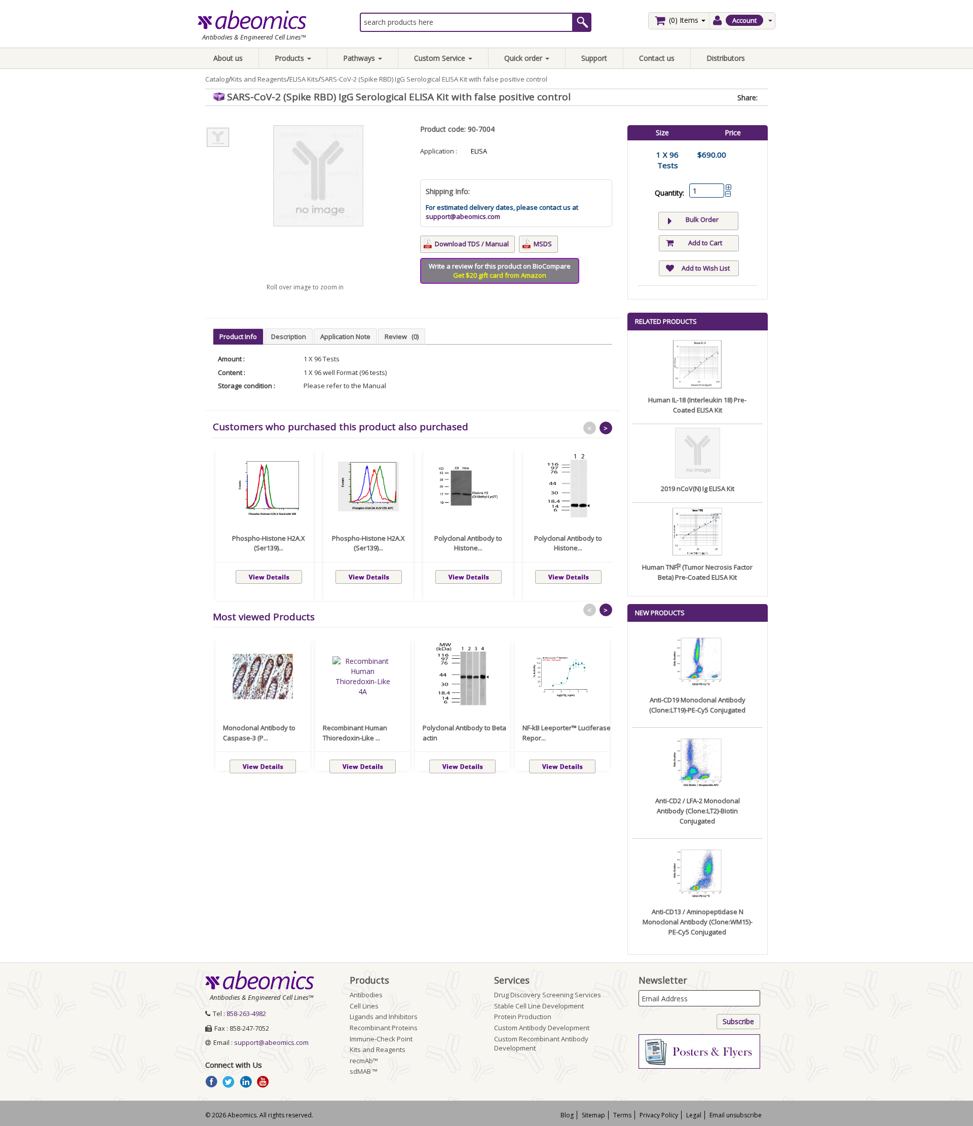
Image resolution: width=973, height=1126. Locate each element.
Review (402, 336)
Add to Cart (705, 242)
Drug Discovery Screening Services (547, 994)
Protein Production (522, 1016)
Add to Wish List (706, 268)
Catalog (217, 79)
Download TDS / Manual (472, 243)
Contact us (657, 58)
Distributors (725, 58)
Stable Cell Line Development (539, 1005)
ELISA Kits (303, 79)
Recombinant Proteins (384, 1027)
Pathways (360, 58)
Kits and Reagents (259, 79)
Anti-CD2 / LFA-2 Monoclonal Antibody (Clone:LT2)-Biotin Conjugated (697, 810)
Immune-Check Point (381, 1038)
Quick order (524, 58)
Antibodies (366, 994)
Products (290, 58)
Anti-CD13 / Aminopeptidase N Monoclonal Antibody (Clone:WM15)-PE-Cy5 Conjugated (698, 921)
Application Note (345, 336)
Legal (693, 1115)
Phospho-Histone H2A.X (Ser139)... (268, 543)
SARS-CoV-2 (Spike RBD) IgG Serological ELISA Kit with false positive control (434, 79)
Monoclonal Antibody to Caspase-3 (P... (259, 732)
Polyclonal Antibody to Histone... (468, 543)
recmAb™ (364, 1060)
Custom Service (440, 58)
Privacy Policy (659, 1115)
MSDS (543, 243)
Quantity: (669, 193)
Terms (622, 1115)
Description (288, 336)
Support (594, 58)
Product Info (238, 336)
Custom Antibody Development (541, 1027)
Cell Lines (364, 1005)
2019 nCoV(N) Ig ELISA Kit (697, 488)
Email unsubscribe (735, 1115)
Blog (567, 1115)
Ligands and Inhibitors (384, 1016)
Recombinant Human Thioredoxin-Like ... (355, 732)
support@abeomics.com (463, 216)
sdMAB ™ (364, 1071)
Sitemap (593, 1115)
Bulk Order (702, 219)
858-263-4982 (246, 1013)
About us (228, 58)
